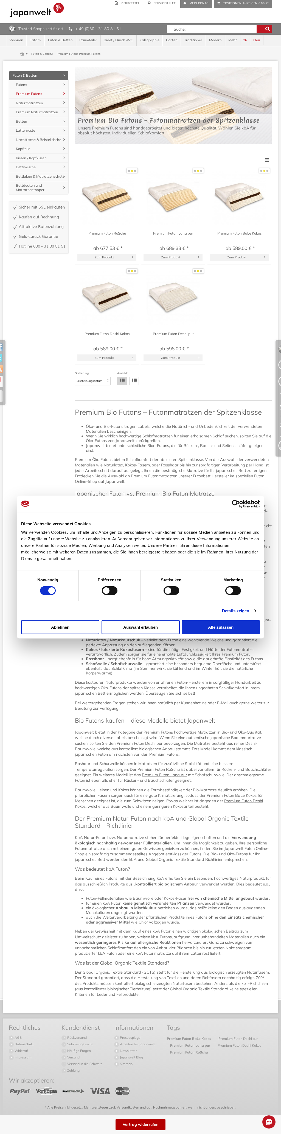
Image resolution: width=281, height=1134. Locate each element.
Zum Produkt (104, 257)
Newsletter (128, 1051)
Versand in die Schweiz (84, 1064)
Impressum (23, 1057)
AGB (18, 1037)
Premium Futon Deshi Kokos (239, 1045)
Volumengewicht (79, 1044)
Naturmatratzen (29, 103)
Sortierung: (82, 373)
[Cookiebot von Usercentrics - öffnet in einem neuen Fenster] (236, 504)
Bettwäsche (26, 167)
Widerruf (21, 1051)
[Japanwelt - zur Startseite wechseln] (36, 10)
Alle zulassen (221, 627)
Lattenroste (25, 130)
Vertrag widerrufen (140, 1124)
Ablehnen (60, 627)
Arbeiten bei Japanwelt (137, 1044)
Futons (21, 84)
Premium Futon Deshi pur (238, 1038)
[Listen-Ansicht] (134, 381)
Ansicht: (122, 373)
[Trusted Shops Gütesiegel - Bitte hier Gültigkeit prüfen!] (12, 28)
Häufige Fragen (78, 1051)
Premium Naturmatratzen (37, 112)
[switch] (109, 590)
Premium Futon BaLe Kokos (232, 795)
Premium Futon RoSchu (158, 769)
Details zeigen (235, 610)
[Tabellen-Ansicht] (122, 381)
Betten (21, 121)
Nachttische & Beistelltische (38, 139)
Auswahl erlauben (140, 627)
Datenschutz (24, 1044)
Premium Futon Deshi (136, 743)
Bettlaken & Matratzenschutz (40, 176)
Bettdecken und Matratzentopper (30, 187)
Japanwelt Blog (131, 1057)
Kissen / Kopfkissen (31, 158)
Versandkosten (128, 1107)
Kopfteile (23, 148)
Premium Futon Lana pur (164, 774)
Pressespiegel (130, 1037)
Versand (73, 1057)
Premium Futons (29, 93)
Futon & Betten (25, 75)
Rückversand (76, 1037)
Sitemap (126, 1064)
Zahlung (73, 1070)
